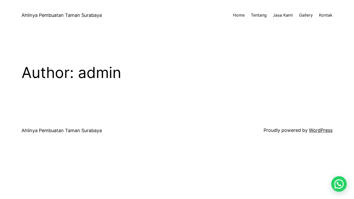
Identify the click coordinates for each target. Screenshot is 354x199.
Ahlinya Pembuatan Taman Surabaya (62, 15)
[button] (339, 184)
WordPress (320, 130)
